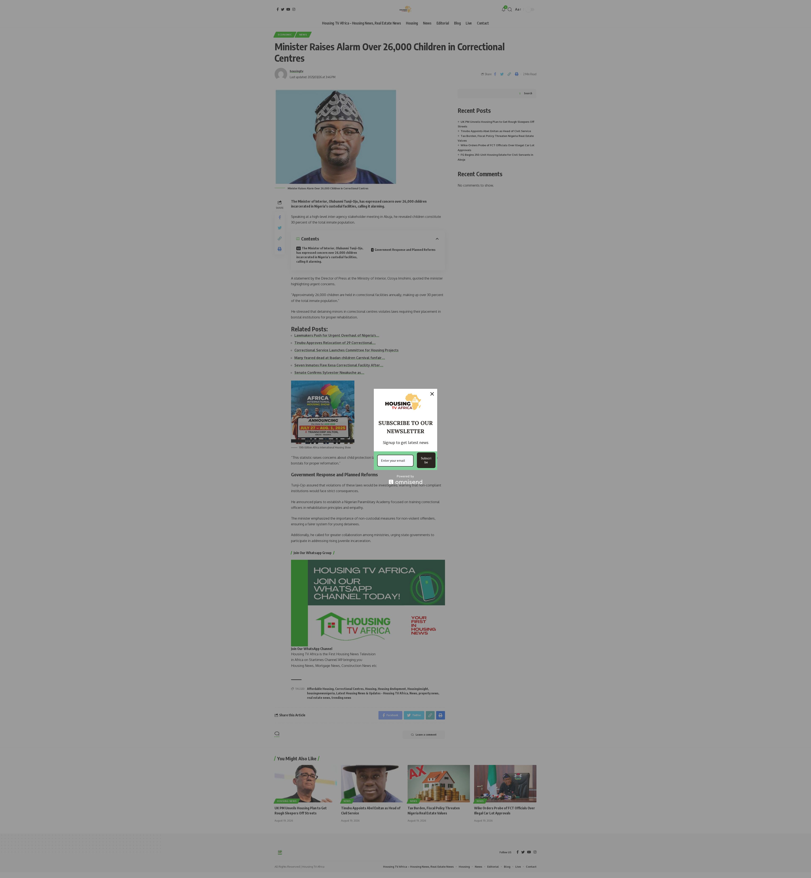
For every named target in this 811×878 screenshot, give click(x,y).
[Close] (432, 394)
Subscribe (426, 460)
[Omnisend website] (405, 479)
